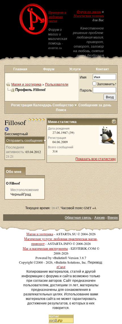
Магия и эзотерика (26, 84)
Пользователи (56, 84)
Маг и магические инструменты (45, 248)
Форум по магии (89, 12)
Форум (48, 69)
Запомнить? (106, 84)
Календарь (42, 105)
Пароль (86, 90)
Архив (99, 217)
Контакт (102, 69)
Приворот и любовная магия (57, 16)
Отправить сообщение (24, 140)
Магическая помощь (88, 16)
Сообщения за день (94, 105)
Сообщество (62, 105)
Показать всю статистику (95, 158)
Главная (20, 69)
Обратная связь (78, 217)
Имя (83, 77)
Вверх (113, 217)
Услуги (75, 69)
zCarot (60, 266)
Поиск (61, 109)
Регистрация (21, 105)
